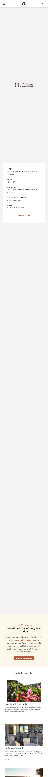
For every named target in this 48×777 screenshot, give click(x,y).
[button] (43, 3)
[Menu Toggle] (4, 3)
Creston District (13, 760)
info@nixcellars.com (16, 207)
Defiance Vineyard (14, 748)
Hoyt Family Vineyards (16, 704)
